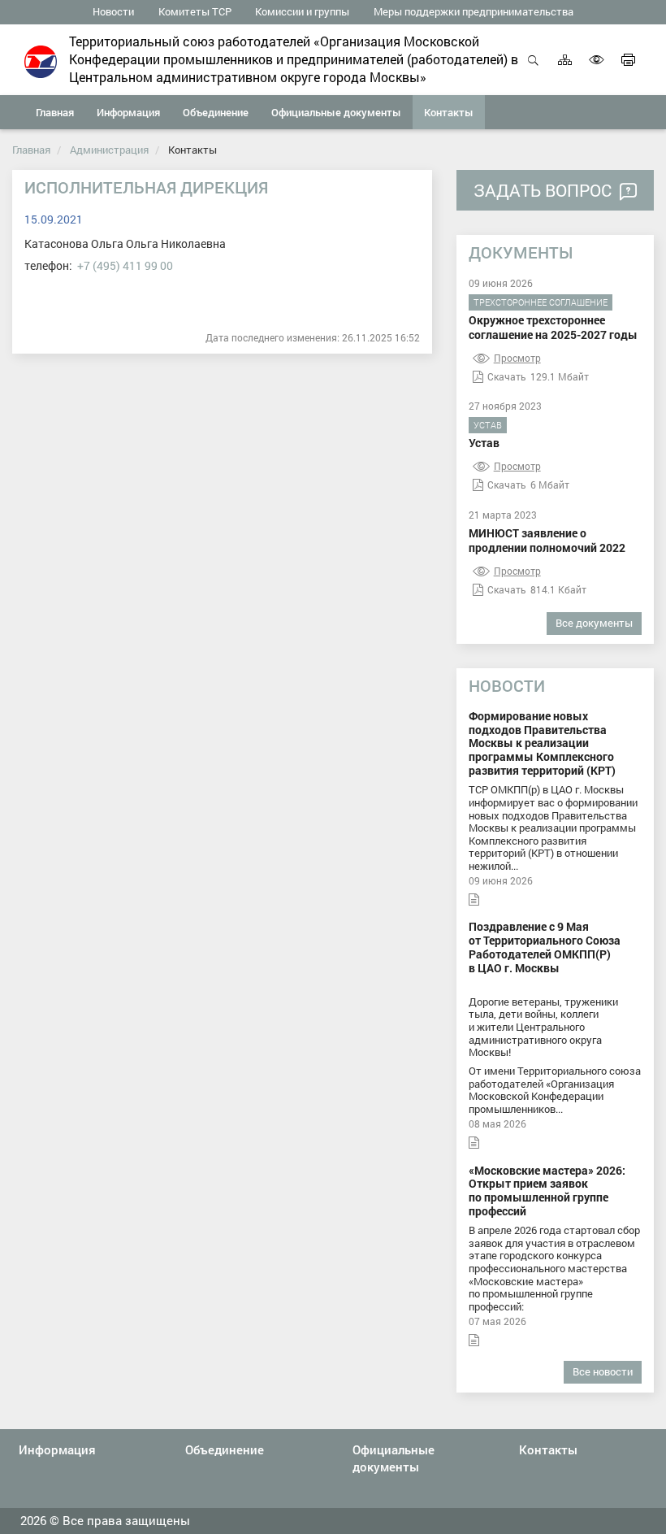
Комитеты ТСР (194, 11)
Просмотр (517, 357)
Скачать (506, 376)
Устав (488, 425)
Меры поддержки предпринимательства (473, 11)
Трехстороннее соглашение (541, 302)
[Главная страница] (40, 60)
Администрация (109, 149)
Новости (113, 11)
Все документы (594, 622)
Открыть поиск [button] (533, 68)
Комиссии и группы (302, 11)
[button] (128, 112)
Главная (31, 149)
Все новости (603, 1371)
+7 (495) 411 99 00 (125, 265)
